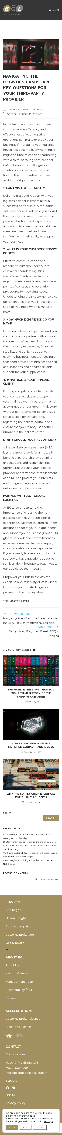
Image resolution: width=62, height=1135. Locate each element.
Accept (12, 1127)
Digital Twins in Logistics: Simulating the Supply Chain (30, 842)
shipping (25, 601)
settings (48, 1121)
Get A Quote (15, 943)
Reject (25, 1127)
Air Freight (13, 910)
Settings (39, 1127)
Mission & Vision (17, 973)
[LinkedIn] (13, 1088)
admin (11, 109)
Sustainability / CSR (19, 990)
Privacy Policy (15, 1103)
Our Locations (15, 1054)
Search (7, 812)
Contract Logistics (18, 926)
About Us (12, 965)
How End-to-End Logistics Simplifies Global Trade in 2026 (31, 745)
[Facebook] (7, 1088)
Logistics (15, 601)
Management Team (20, 981)
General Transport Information (25, 113)
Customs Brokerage (20, 934)
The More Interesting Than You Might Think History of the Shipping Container (31, 693)
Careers (11, 998)
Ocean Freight (16, 918)
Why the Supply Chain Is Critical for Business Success (31, 795)
